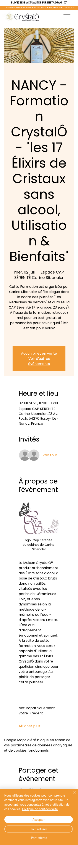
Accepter (38, 819)
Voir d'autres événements (39, 361)
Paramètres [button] (39, 837)
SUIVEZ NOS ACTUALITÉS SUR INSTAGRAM (36, 2)
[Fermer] (72, 795)
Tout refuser (38, 829)
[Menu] (66, 17)
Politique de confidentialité (40, 809)
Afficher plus (29, 726)
